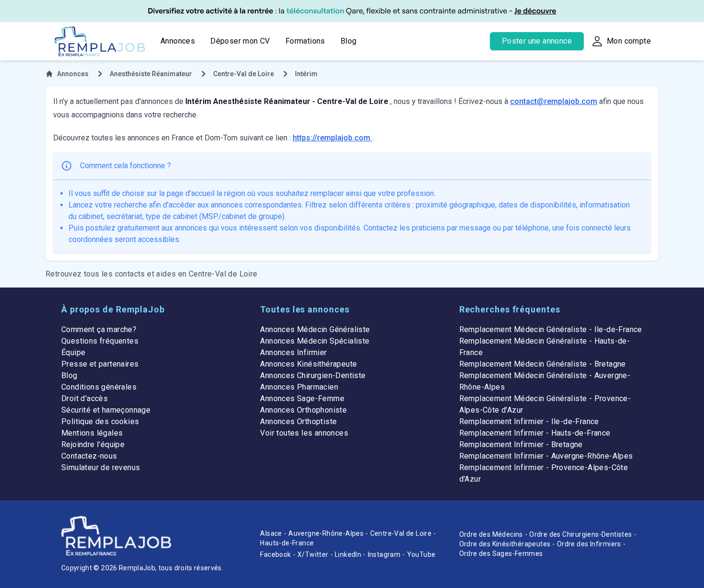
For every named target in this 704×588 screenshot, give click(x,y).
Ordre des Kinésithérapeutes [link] (505, 544)
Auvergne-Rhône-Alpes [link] (325, 533)
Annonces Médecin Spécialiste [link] (314, 341)
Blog (349, 41)
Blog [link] (69, 375)
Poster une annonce (537, 41)
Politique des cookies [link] (100, 421)
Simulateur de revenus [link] (100, 467)
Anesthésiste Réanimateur (151, 74)
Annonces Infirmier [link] (293, 352)
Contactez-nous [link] (89, 456)
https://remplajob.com (332, 137)
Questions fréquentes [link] (99, 341)
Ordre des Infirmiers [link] (589, 544)
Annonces (177, 41)
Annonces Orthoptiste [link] (298, 421)
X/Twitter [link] (313, 554)
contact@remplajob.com (553, 101)
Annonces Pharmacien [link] (299, 387)
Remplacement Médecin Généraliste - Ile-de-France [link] (550, 329)
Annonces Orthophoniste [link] (303, 410)
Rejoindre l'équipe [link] (93, 444)
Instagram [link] (384, 554)
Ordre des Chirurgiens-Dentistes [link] (580, 534)
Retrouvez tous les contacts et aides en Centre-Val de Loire (151, 273)
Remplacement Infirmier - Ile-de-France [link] (529, 421)
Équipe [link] (73, 352)
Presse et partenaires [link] (99, 364)
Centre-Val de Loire (243, 74)
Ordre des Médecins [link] (491, 534)
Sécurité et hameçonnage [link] (105, 410)
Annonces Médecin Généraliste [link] (315, 329)
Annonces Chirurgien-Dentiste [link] (312, 375)
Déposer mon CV (240, 41)
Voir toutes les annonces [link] (304, 433)
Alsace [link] (271, 533)
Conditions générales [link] (98, 387)
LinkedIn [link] (348, 554)
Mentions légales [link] (92, 433)
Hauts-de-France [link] (287, 543)
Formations (305, 41)
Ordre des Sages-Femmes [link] (501, 553)
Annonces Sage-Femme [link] (302, 398)
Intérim (306, 74)
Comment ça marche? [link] (98, 329)
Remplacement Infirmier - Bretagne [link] (521, 444)
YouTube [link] (421, 554)
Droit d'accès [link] (84, 398)
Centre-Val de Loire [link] (401, 533)
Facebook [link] (275, 554)
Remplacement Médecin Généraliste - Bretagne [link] (542, 364)
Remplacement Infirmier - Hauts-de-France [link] (535, 433)
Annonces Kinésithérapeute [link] (308, 364)
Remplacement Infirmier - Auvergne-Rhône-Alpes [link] (546, 456)
